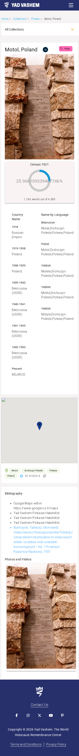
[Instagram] (28, 715)
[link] (20, 5)
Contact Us (39, 705)
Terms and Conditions (26, 744)
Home (5, 18)
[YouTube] (51, 715)
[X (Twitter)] (39, 715)
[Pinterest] (62, 715)
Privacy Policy (56, 744)
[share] (45, 49)
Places (35, 18)
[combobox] (35, 29)
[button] (71, 5)
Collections (20, 18)
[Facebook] (16, 715)
